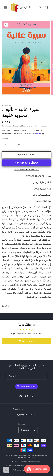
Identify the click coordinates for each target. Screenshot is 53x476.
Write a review (26, 341)
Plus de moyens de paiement (26, 170)
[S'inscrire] (44, 376)
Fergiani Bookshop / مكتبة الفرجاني (25, 455)
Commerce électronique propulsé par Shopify (29, 458)
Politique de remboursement (30, 461)
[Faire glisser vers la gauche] (20, 100)
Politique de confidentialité (18, 466)
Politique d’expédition (21, 470)
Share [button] (8, 306)
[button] (6, 7)
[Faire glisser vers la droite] (33, 100)
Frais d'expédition (19, 126)
